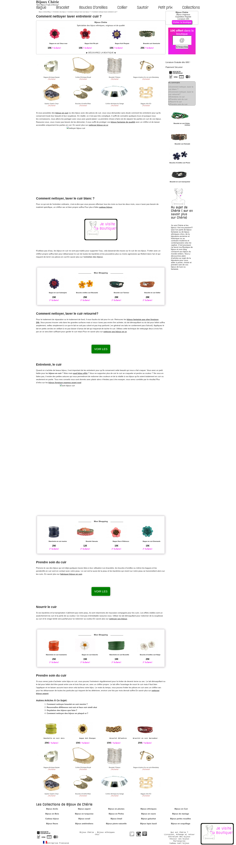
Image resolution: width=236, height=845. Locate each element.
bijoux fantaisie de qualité (123, 122)
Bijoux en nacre (148, 814)
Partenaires (179, 841)
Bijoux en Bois (52, 814)
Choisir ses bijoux (179, 839)
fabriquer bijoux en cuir (71, 574)
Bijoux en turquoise (84, 814)
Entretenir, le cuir (176, 97)
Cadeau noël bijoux (179, 843)
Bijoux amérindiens (84, 823)
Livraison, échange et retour (179, 834)
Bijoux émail (116, 819)
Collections (191, 7)
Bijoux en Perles (116, 814)
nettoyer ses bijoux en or (115, 331)
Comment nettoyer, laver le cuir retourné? (180, 93)
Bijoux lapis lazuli (148, 823)
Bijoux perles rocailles (180, 819)
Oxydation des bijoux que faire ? (62, 710)
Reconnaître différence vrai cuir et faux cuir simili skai (72, 707)
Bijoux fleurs (52, 823)
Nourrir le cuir (175, 102)
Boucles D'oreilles (93, 7)
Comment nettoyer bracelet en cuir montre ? (67, 704)
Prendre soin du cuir (178, 99)
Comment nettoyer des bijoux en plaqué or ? (67, 713)
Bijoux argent (84, 809)
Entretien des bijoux (179, 837)
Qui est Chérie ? (179, 832)
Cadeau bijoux (52, 819)
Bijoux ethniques (149, 809)
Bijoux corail (84, 819)
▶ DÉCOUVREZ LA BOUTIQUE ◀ (101, 53)
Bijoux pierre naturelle (116, 823)
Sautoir (142, 7)
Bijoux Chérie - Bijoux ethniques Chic (97, 833)
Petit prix (165, 7)
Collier (122, 7)
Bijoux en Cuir (181, 809)
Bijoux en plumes (116, 809)
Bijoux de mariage (180, 814)
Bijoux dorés (52, 809)
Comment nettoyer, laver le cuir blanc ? (180, 88)
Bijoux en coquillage (180, 823)
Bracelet (62, 7)
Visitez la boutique (182, 22)
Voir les (100, 349)
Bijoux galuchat (148, 819)
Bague (41, 7)
